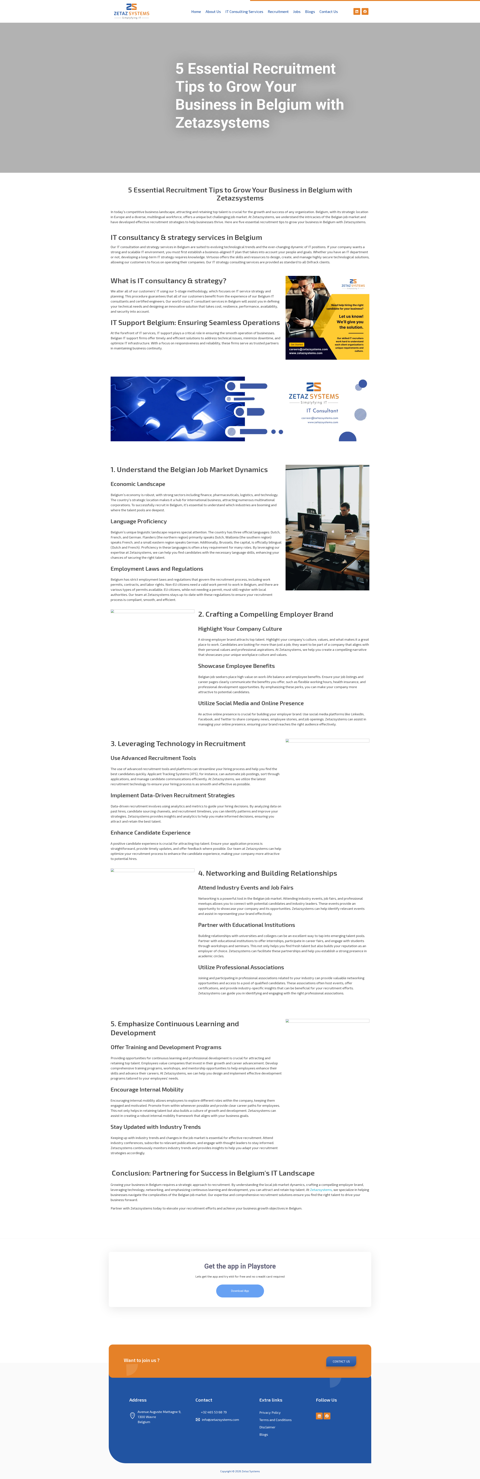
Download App (240, 1291)
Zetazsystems (321, 1190)
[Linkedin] (356, 11)
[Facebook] (365, 11)
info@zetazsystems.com (220, 1419)
